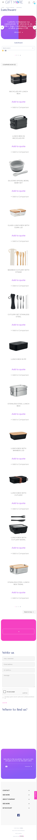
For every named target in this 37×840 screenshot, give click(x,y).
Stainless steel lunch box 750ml (18, 583)
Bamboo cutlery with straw (18, 271)
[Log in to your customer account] (29, 2)
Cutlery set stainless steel (18, 316)
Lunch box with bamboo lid (18, 449)
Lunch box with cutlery (18, 494)
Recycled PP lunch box (18, 93)
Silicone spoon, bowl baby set (18, 182)
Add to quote (18, 102)
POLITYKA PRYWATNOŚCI (18, 830)
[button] (2, 27)
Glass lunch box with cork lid (18, 226)
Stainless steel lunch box (18, 405)
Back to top (29, 612)
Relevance (18, 48)
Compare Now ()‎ (9, 65)
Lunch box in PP (18, 359)
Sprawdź (18, 32)
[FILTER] (35, 798)
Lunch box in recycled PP (18, 137)
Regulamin (18, 833)
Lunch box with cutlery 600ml (18, 539)
